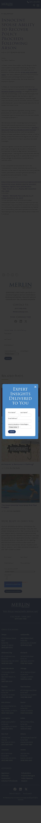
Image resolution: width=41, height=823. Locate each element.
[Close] (35, 387)
